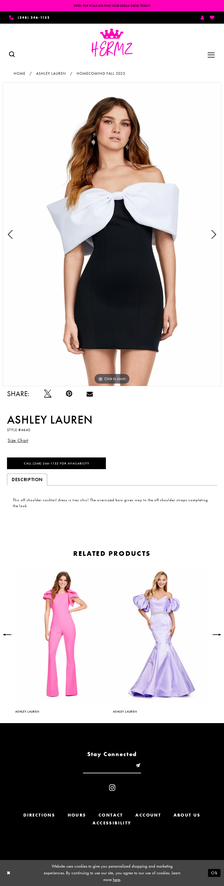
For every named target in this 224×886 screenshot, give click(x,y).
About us (187, 815)
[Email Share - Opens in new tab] (90, 393)
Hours (77, 815)
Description (27, 479)
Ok (214, 873)
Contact (111, 815)
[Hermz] (112, 43)
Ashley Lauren (51, 73)
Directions (39, 815)
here (116, 879)
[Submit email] (138, 765)
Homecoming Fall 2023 (101, 73)
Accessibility (111, 823)
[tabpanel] (112, 234)
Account (148, 815)
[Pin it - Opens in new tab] (69, 393)
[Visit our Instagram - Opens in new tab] (112, 787)
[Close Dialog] (9, 873)
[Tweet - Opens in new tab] (47, 394)
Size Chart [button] (18, 440)
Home (19, 73)
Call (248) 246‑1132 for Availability (56, 463)
